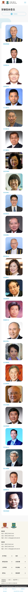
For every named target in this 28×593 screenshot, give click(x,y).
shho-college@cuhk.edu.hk (12, 538)
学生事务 (18, 567)
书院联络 (3, 580)
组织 (17, 556)
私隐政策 (3, 581)
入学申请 (4, 567)
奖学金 (3, 573)
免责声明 (15, 580)
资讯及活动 (5, 561)
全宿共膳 (18, 561)
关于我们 (4, 556)
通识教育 (18, 573)
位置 (9, 580)
